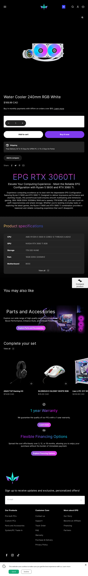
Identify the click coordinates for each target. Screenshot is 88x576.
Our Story (68, 516)
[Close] (86, 564)
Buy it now (64, 134)
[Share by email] (23, 165)
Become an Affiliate (72, 521)
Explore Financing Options (44, 453)
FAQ (37, 530)
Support (39, 521)
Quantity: (9, 118)
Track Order (40, 525)
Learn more (59, 108)
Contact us (40, 516)
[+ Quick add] (31, 383)
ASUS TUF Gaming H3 (13, 391)
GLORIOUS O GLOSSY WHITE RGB (53, 391)
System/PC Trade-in (13, 530)
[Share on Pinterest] (19, 165)
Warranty (39, 535)
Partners (67, 530)
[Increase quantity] (22, 123)
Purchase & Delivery (44, 540)
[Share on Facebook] (12, 165)
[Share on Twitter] (16, 165)
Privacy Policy (41, 544)
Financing (68, 525)
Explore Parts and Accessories (30, 328)
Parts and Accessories (14, 525)
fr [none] (67, 7)
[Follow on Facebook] (6, 555)
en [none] (64, 7)
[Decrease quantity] (8, 123)
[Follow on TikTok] (18, 555)
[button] (13, 158)
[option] (67, 6)
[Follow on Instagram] (12, 555)
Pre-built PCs (10, 516)
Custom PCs (10, 521)
